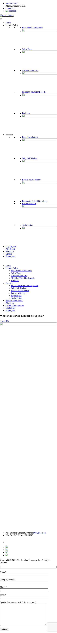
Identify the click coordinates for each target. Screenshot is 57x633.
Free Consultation (30, 137)
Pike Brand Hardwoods (32, 27)
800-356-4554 (12, 3)
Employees (10, 256)
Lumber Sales (12, 268)
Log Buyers (11, 246)
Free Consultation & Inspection (24, 285)
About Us (10, 251)
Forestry (9, 283)
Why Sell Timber (29, 158)
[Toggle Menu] (1, 18)
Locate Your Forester (31, 180)
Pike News (10, 249)
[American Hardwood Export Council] (7, 552)
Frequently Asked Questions (34, 201)
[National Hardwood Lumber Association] (7, 550)
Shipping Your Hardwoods (34, 92)
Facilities (26, 113)
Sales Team (27, 49)
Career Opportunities (15, 305)
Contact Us (10, 8)
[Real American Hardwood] (7, 555)
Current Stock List (30, 70)
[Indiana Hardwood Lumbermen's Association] (7, 547)
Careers (9, 254)
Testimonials (27, 225)
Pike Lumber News (14, 300)
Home (8, 23)
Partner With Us (29, 203)
